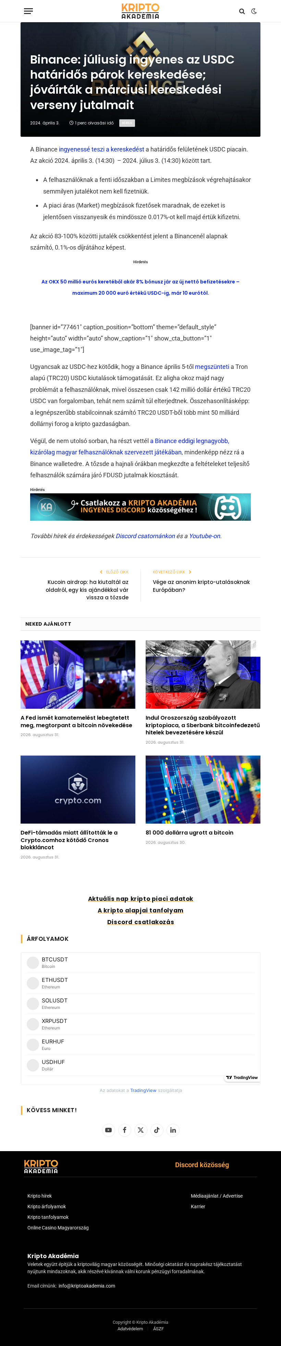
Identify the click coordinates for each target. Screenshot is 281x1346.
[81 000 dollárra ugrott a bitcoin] (203, 790)
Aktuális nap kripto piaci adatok (140, 899)
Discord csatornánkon (145, 535)
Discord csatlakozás (140, 922)
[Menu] (28, 11)
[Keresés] (242, 11)
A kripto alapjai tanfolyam (141, 910)
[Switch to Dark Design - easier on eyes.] (253, 11)
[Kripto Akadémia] (140, 11)
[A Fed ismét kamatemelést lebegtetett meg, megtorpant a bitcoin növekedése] (78, 674)
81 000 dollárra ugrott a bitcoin (189, 833)
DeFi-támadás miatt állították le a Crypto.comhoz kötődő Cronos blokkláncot (69, 840)
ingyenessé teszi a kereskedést (101, 149)
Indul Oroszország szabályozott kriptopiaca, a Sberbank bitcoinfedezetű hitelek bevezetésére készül (203, 725)
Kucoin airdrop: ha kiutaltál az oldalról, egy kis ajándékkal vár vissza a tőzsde (87, 589)
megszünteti (212, 366)
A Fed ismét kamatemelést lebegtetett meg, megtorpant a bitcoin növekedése (76, 721)
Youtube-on (204, 535)
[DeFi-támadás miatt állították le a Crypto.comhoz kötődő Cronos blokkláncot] (78, 790)
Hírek (127, 122)
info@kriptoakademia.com (87, 1286)
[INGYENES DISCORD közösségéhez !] (140, 518)
